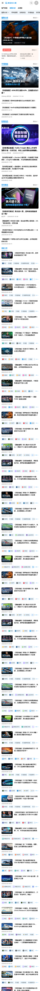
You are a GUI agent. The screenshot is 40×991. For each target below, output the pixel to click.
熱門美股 (4, 8)
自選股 (20, 8)
